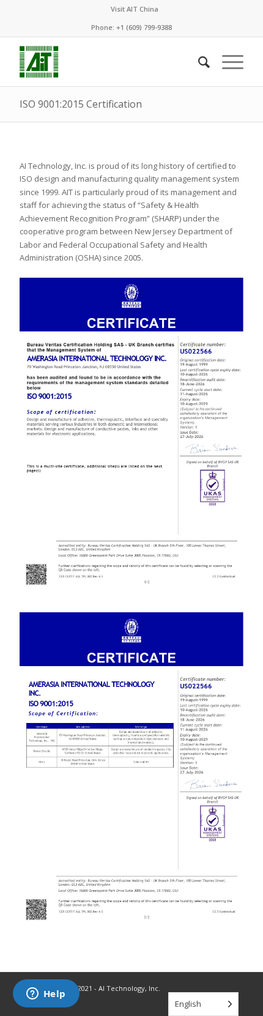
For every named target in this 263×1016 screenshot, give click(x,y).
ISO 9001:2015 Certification (81, 104)
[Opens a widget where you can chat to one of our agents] (46, 994)
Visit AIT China (134, 8)
